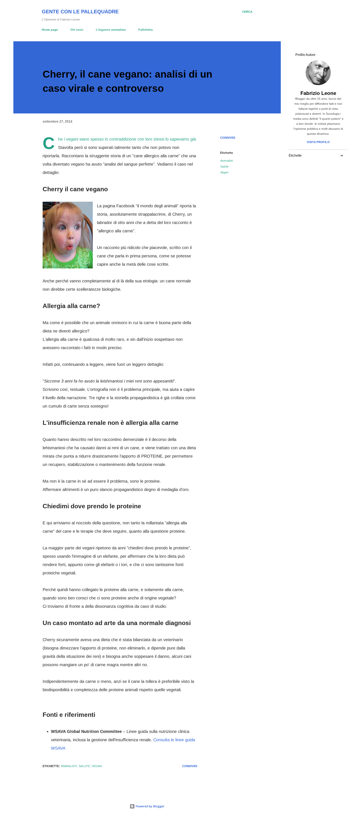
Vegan (224, 172)
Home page (50, 29)
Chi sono (76, 29)
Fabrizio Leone (318, 93)
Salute (224, 166)
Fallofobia (145, 29)
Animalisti (226, 160)
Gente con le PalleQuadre (80, 11)
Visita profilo (318, 142)
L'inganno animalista (111, 29)
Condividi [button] (227, 137)
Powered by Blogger (149, 806)
